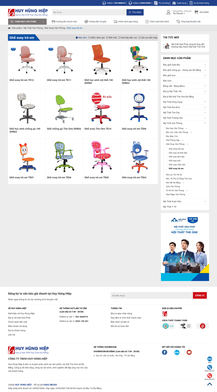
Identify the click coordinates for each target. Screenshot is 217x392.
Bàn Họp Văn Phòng (174, 128)
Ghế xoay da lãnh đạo (178, 152)
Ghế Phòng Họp (173, 140)
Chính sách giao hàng (128, 21)
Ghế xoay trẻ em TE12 (21, 80)
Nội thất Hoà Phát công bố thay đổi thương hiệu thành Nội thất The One (188, 45)
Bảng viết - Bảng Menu (174, 85)
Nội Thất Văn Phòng (33, 27)
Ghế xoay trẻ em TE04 (134, 177)
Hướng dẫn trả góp (97, 21)
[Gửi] (135, 12)
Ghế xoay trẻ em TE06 (59, 177)
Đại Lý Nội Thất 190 (172, 91)
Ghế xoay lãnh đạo (177, 156)
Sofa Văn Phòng (173, 186)
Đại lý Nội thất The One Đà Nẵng (178, 96)
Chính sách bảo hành (159, 21)
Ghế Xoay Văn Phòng (55, 27)
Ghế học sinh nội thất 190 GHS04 (136, 82)
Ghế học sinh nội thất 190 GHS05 (98, 82)
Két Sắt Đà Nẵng (173, 182)
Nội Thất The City (171, 112)
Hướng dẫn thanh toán (66, 21)
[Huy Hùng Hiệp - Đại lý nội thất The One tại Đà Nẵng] (28, 12)
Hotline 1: (116, 3)
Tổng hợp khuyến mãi (190, 21)
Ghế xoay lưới (174, 160)
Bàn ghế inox (169, 75)
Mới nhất (112, 37)
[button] (201, 12)
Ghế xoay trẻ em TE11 (59, 80)
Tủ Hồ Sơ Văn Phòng (175, 190)
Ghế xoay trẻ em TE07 (21, 177)
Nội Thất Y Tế (169, 206)
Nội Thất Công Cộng (172, 101)
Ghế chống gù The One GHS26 (64, 128)
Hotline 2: (142, 3)
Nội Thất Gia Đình (171, 107)
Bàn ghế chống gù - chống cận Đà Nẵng (182, 69)
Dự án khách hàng (201, 3)
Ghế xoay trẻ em (21, 37)
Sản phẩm (17, 27)
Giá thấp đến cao (128, 37)
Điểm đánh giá (97, 37)
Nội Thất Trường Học (173, 117)
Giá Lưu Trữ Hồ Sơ (174, 174)
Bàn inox (167, 80)
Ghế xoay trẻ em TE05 (96, 177)
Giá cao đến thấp (149, 37)
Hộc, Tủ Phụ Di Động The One (179, 178)
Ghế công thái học (176, 148)
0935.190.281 (209, 371)
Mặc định (82, 37)
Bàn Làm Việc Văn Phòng (177, 132)
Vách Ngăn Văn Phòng (175, 194)
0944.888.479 (209, 379)
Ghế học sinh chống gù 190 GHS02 (24, 130)
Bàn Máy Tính (172, 136)
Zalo (209, 362)
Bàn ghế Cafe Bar (171, 64)
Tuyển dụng (181, 3)
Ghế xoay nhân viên (177, 164)
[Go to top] (209, 384)
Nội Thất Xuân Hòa (172, 201)
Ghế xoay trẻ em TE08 (134, 128)
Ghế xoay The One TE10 (97, 128)
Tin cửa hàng (163, 3)
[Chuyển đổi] (205, 64)
